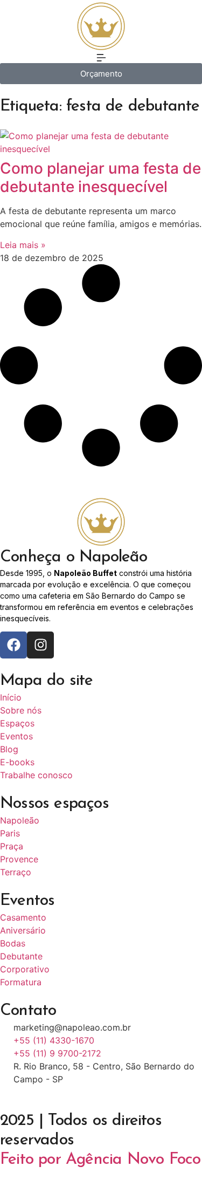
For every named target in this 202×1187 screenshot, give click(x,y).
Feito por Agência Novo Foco (100, 1159)
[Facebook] (13, 645)
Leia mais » (23, 244)
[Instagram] (40, 645)
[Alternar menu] (101, 57)
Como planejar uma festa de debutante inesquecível (100, 177)
